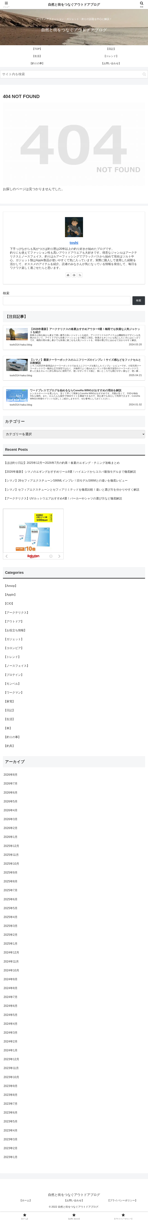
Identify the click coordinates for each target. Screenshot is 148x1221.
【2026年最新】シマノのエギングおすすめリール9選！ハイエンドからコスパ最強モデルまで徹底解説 (70, 471)
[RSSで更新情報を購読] (80, 275)
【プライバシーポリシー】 (122, 1200)
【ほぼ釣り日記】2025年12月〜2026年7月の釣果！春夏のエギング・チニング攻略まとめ (62, 462)
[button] (144, 74)
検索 (6, 293)
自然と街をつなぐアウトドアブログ (74, 4)
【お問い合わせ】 (74, 1200)
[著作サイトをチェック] (68, 275)
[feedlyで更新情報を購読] (74, 275)
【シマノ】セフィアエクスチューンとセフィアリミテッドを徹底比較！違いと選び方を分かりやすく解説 (71, 489)
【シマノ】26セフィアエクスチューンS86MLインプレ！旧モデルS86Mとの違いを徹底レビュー (66, 480)
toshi (74, 243)
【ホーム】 (25, 1200)
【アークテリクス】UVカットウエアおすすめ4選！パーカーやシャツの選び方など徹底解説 (63, 498)
